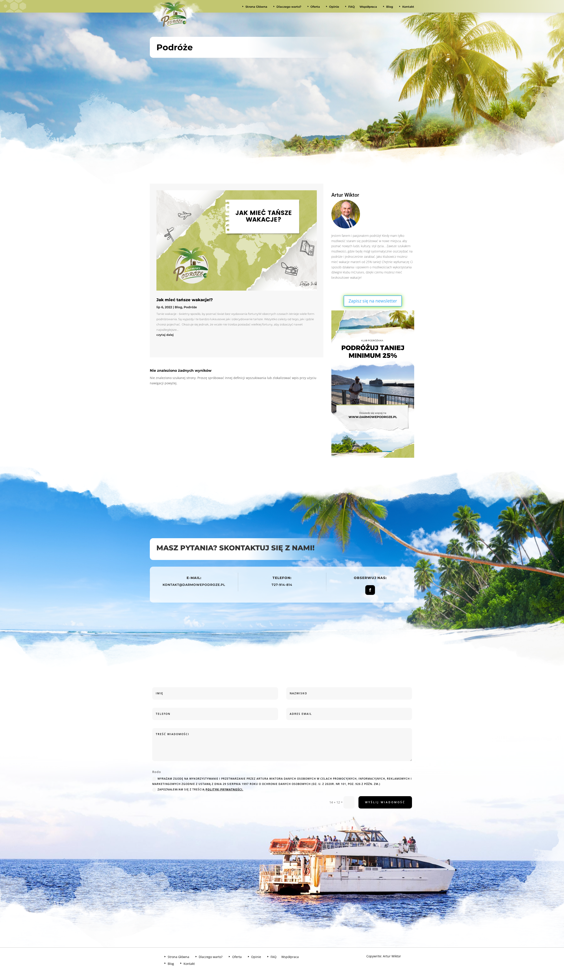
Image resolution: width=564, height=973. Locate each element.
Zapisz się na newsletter (373, 301)
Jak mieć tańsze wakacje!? (184, 299)
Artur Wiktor (392, 956)
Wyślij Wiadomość (385, 802)
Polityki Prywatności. (224, 789)
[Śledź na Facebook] (370, 590)
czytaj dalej (165, 334)
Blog (178, 307)
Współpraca (368, 6)
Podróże (190, 307)
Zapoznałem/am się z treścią (200, 789)
